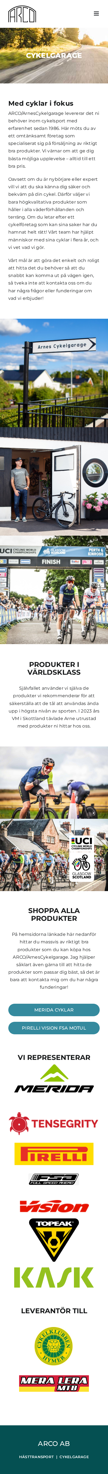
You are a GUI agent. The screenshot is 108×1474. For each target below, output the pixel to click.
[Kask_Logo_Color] (54, 1269)
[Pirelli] (54, 1143)
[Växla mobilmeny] (97, 13)
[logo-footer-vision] (54, 1202)
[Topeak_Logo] (54, 1220)
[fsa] (54, 1174)
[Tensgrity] (54, 1114)
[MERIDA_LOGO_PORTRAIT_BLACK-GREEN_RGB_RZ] (54, 1066)
